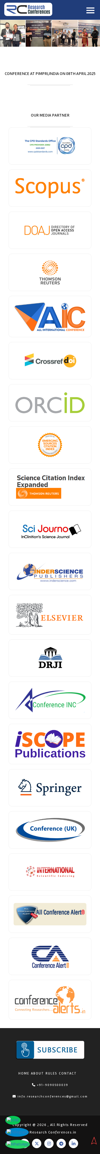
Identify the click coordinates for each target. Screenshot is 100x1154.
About (37, 1073)
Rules (51, 1073)
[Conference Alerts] (50, 1000)
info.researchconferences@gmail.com (53, 1097)
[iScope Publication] (50, 744)
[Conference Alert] (50, 956)
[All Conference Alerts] (50, 914)
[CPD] (50, 146)
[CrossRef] (50, 360)
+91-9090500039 (52, 1085)
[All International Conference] (50, 316)
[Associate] (50, 188)
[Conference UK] (50, 830)
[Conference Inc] (50, 700)
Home (23, 1073)
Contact (68, 1073)
